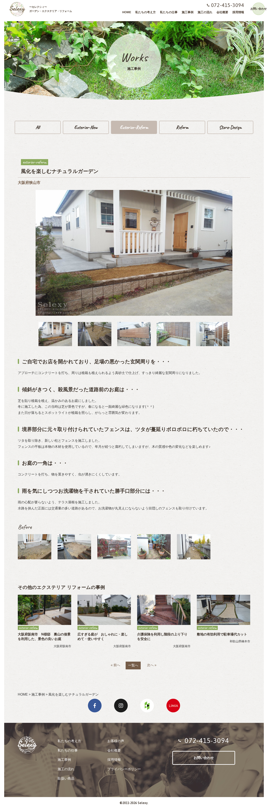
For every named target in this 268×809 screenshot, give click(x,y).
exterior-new (85, 127)
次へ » (151, 665)
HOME (126, 12)
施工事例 (187, 12)
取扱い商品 (66, 778)
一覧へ (133, 665)
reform (182, 127)
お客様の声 (115, 741)
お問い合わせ (258, 8)
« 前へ (115, 665)
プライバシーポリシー (124, 769)
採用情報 (238, 12)
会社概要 (222, 12)
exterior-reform (134, 127)
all (38, 127)
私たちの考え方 (145, 12)
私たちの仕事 (169, 12)
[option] (55, 334)
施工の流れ (205, 12)
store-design (230, 127)
